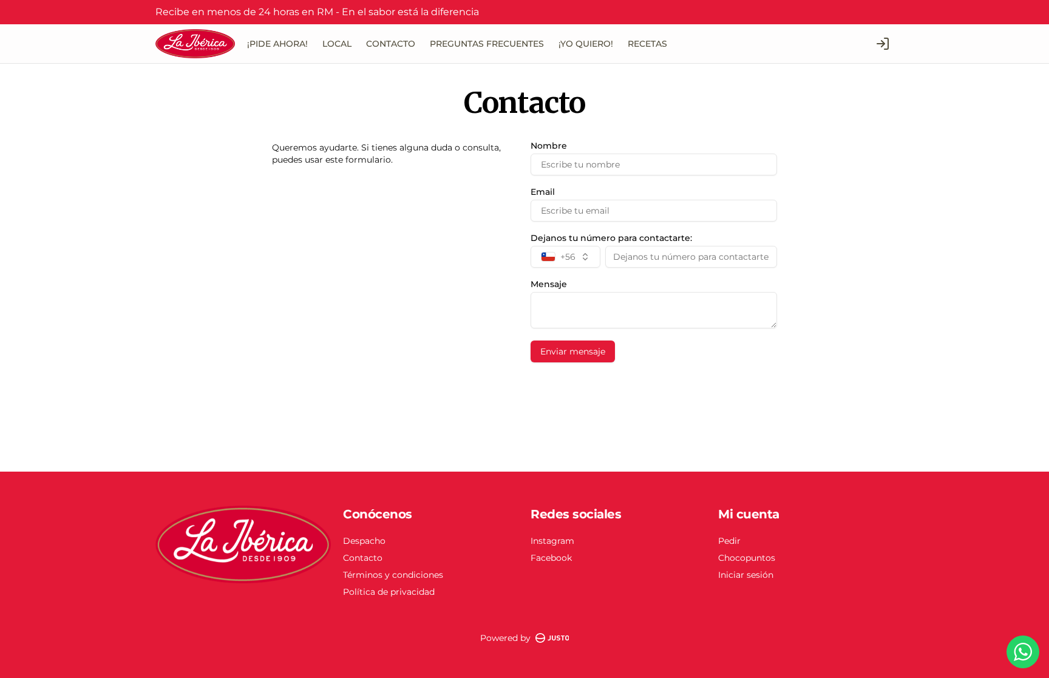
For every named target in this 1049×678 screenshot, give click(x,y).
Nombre (549, 145)
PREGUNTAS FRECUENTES (487, 43)
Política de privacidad (389, 591)
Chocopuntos (746, 557)
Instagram (552, 540)
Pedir (729, 540)
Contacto (362, 557)
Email (543, 192)
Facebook (551, 557)
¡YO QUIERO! (585, 43)
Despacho (364, 540)
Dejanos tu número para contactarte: (611, 238)
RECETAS (647, 43)
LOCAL (336, 43)
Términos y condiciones (393, 574)
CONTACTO (390, 43)
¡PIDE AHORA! (277, 43)
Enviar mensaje (572, 351)
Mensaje (549, 284)
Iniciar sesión (745, 574)
